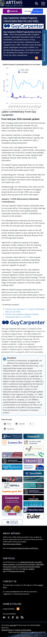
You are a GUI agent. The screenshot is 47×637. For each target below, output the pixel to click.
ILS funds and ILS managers (25, 564)
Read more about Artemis (12, 544)
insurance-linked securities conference (24, 548)
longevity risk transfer (17, 571)
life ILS (25, 569)
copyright (12, 625)
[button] (36, 3)
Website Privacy (7, 630)
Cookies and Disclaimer (23, 630)
